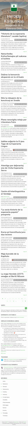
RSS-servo (3, 353)
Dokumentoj (6, 389)
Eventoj (4, 410)
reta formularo (21, 317)
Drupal (24, 422)
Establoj (5, 392)
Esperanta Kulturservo (9, 367)
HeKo (4, 381)
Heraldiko (5, 400)
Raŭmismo (5, 384)
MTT (7, 422)
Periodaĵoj (5, 413)
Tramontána (16, 422)
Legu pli (25, 52)
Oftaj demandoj (6, 402)
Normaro (5, 386)
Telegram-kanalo (12, 359)
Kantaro (4, 408)
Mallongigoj (5, 405)
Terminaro (5, 415)
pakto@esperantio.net (7, 345)
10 (14, 301)
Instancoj (5, 394)
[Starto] (14, 7)
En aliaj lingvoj (6, 397)
